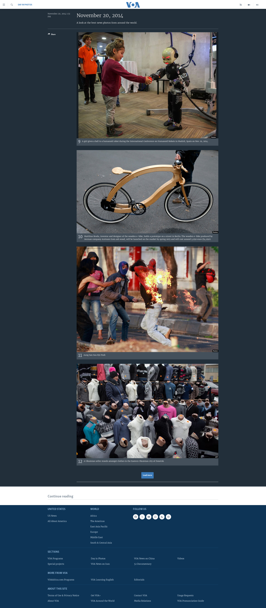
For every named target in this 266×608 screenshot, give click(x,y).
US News (52, 515)
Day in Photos (25, 5)
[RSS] (162, 516)
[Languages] (240, 5)
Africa (93, 515)
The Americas (97, 521)
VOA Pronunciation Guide (190, 601)
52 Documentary (142, 564)
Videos (180, 558)
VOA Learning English (102, 579)
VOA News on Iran (100, 564)
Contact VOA (140, 595)
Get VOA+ (96, 595)
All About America (57, 521)
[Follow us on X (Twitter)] (142, 516)
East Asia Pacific (99, 526)
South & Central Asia (101, 542)
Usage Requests (185, 595)
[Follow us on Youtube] (148, 516)
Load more (147, 475)
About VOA (53, 601)
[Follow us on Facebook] (135, 516)
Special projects (56, 564)
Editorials (139, 579)
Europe (94, 532)
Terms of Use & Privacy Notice (63, 595)
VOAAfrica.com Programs (61, 579)
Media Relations (142, 601)
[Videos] (249, 5)
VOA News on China (144, 558)
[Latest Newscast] (257, 5)
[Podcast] (168, 516)
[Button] (52, 34)
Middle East (96, 537)
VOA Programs (55, 558)
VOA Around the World (103, 601)
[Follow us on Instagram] (155, 516)
